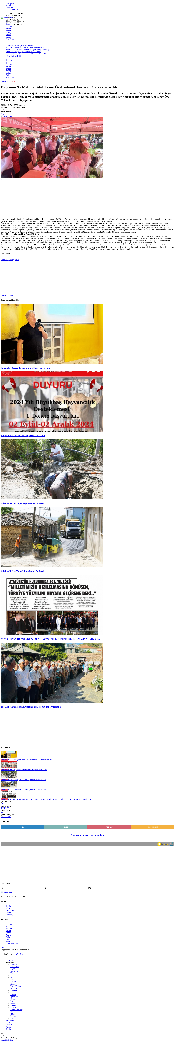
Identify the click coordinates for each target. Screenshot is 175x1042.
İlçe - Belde (10, 22)
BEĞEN (4, 804)
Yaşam (8, 28)
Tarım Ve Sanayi (28, 49)
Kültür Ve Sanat (24, 54)
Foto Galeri (10, 3)
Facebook (9, 45)
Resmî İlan (10, 39)
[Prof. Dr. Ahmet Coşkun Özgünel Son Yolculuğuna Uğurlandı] (52, 702)
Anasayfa (4, 81)
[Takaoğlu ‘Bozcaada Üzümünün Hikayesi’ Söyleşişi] (52, 363)
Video (8, 1023)
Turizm (8, 37)
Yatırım (27, 52)
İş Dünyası (20, 52)
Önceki (3, 295)
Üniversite (9, 26)
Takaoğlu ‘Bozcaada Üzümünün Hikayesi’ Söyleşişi (26, 368)
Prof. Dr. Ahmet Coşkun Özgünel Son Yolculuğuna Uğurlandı (31, 706)
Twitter (16, 45)
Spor (53, 54)
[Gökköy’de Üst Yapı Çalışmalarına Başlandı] (52, 499)
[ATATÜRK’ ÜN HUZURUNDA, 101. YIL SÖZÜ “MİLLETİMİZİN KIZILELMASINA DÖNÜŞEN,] (52, 634)
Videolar (9, 5)
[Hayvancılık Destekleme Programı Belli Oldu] (52, 431)
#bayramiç (5, 260)
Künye (8, 56)
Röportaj (9, 54)
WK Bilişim (20, 954)
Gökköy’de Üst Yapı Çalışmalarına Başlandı (22, 503)
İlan (32, 52)
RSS (19, 56)
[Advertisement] (72, 199)
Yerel (8, 52)
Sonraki (10, 295)
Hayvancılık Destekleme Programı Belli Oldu (23, 435)
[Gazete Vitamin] (8, 18)
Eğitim (8, 30)
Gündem (37, 52)
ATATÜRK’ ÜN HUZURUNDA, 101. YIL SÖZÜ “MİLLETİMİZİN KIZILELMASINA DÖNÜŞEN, (50, 639)
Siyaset (15, 54)
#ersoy (11, 260)
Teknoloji (46, 49)
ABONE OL (6, 817)
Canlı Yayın (10, 7)
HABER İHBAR (7, 1040)
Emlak (8, 35)
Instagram (23, 45)
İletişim (14, 56)
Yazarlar (9, 1025)
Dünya (41, 54)
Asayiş (8, 33)
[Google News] (7, 116)
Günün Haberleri (12, 9)
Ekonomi (34, 54)
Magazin (47, 54)
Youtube (30, 45)
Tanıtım (13, 52)
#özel (17, 260)
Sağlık (8, 24)
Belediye (38, 49)
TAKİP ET (5, 808)
